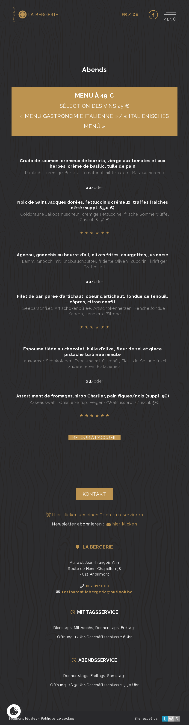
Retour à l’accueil (94, 437)
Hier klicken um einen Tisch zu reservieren (97, 514)
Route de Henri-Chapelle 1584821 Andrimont (94, 571)
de (135, 14)
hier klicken (124, 524)
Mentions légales (23, 718)
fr (124, 14)
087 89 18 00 (97, 586)
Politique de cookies (58, 718)
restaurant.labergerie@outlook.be (97, 592)
